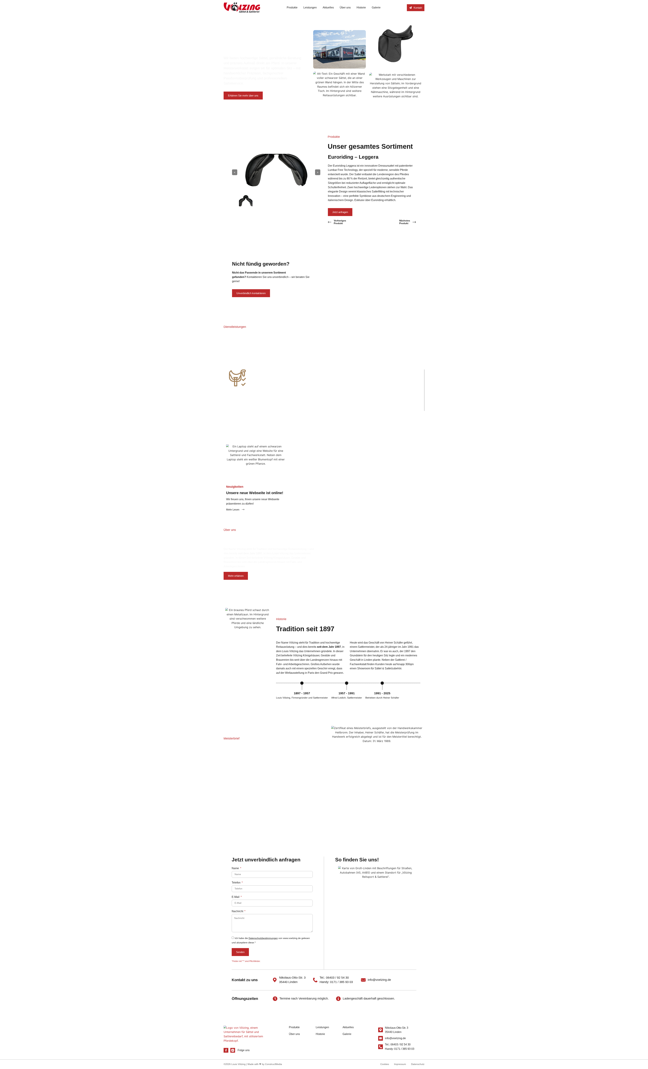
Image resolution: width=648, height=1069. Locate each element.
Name (236, 868)
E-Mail (236, 897)
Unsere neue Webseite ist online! (254, 493)
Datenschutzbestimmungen (263, 938)
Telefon (236, 882)
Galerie (376, 7)
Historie (361, 7)
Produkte (292, 7)
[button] (220, 387)
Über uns (345, 7)
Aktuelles (328, 7)
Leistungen (310, 7)
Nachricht (238, 911)
